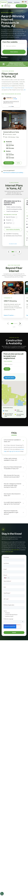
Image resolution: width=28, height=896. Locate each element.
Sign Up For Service (21, 5)
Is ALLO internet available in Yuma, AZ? (12, 440)
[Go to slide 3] (15, 323)
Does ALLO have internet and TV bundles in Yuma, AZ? (12, 467)
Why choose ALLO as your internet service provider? (12, 476)
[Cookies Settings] (2, 893)
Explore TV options (9, 315)
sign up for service (14, 451)
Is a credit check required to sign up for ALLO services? (12, 503)
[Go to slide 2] (14, 251)
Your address (8, 361)
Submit (7, 369)
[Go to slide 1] (13, 251)
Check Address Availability (13, 229)
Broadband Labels (13, 243)
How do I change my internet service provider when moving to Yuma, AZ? (12, 485)
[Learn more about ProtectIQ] (13, 220)
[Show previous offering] (8, 323)
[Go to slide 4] (16, 323)
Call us (18, 163)
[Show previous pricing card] (9, 252)
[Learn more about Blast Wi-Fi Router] (16, 217)
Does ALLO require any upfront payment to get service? (11, 512)
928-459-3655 (15, 549)
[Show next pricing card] (19, 252)
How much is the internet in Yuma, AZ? (12, 494)
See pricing (4, 57)
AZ (24, 90)
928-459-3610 (9, 551)
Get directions (8, 163)
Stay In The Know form (7, 87)
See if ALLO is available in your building (13, 172)
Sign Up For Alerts (9, 377)
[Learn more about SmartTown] (13, 223)
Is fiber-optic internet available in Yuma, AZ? (10, 459)
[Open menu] (2, 5)
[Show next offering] (20, 323)
